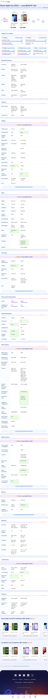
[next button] (45, 629)
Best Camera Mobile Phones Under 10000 (24, 431)
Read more (45, 7)
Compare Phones (7, 666)
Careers (20, 679)
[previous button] (2, 629)
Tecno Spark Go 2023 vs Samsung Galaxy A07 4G (31, 635)
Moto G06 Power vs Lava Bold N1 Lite (10, 659)
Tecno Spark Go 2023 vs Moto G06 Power (11, 635)
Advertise (33, 679)
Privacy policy (18, 682)
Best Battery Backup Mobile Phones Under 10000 (24, 514)
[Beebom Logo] (6, 1)
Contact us (27, 679)
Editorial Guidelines (28, 682)
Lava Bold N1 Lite (24, 24)
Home (1, 666)
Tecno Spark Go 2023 (14, 24)
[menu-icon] (1, 1)
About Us (14, 679)
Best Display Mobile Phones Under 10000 (24, 186)
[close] (18, 14)
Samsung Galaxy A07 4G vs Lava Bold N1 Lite (31, 659)
